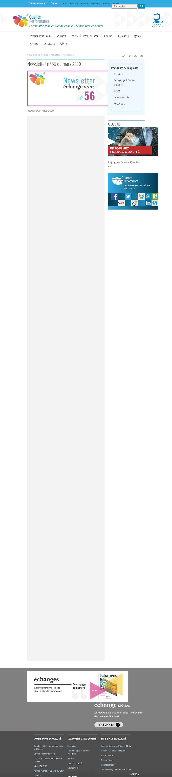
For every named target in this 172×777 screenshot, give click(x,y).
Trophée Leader (90, 36)
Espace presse (112, 4)
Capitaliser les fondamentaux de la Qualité (48, 747)
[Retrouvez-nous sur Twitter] (128, 196)
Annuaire (34, 43)
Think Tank (108, 36)
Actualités (61, 36)
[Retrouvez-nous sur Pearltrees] (148, 196)
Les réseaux (49, 43)
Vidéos (117, 91)
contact (54, 3)
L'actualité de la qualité (124, 68)
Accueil (44, 55)
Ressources (123, 36)
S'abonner (106, 724)
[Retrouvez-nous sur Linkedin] (148, 203)
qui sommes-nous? (38, 3)
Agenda (137, 36)
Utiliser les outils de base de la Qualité (48, 760)
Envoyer (142, 56)
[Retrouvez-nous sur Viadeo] (134, 203)
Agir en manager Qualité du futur (49, 771)
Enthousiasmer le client (44, 754)
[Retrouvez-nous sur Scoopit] (155, 196)
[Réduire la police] (129, 56)
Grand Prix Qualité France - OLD (116, 769)
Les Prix (74, 36)
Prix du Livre (107, 760)
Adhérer (64, 43)
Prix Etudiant (107, 755)
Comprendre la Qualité (41, 36)
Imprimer (136, 56)
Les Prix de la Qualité (113, 738)
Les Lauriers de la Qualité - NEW (116, 746)
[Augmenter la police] (123, 56)
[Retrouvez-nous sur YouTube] (114, 196)
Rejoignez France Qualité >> (123, 164)
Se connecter (71, 4)
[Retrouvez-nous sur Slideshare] (141, 196)
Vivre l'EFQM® (40, 766)
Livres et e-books (121, 97)
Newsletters (68, 55)
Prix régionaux (107, 765)
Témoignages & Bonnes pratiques (124, 82)
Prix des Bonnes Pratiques (113, 751)
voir (100, 686)
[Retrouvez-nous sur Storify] (155, 203)
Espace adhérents (92, 4)
